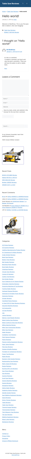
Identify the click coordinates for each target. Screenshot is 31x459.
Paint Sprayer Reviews (8, 337)
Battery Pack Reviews (8, 259)
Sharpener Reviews (7, 385)
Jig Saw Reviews (7, 310)
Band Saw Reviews (7, 257)
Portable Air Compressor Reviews (12, 351)
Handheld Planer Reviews (9, 301)
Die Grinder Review (7, 279)
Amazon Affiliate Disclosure (10, 441)
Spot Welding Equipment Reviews (11, 395)
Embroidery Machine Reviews (10, 284)
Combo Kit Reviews (7, 274)
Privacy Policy (6, 436)
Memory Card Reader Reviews (11, 318)
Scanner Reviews (7, 376)
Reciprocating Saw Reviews (10, 361)
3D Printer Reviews (7, 245)
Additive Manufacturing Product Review (13, 250)
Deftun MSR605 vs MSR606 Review (18, 196)
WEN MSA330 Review (8, 180)
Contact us (5, 433)
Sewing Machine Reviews (9, 380)
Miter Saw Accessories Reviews (11, 327)
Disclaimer (5, 438)
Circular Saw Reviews (8, 272)
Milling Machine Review (9, 325)
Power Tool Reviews (8, 354)
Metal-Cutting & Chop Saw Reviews (12, 322)
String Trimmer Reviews (9, 400)
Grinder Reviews (7, 298)
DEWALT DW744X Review (11, 32)
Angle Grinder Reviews (8, 255)
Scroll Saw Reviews (7, 378)
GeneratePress (15, 455)
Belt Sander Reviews (8, 262)
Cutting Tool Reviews (8, 276)
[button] (23, 3)
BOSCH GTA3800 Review (9, 175)
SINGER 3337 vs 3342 (8, 185)
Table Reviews (6, 402)
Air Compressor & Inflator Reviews (12, 252)
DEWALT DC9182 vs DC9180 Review (17, 210)
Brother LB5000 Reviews (9, 182)
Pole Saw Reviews (7, 347)
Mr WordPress (10, 49)
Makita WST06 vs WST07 (9, 177)
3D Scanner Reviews (8, 247)
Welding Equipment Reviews (10, 417)
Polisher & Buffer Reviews (9, 349)
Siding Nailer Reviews (8, 388)
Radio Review (6, 356)
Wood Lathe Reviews (8, 419)
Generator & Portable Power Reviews (13, 293)
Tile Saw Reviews (7, 414)
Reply (5, 68)
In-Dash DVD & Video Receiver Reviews (13, 303)
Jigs (3, 313)
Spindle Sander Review (9, 393)
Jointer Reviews (6, 315)
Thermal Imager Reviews (9, 407)
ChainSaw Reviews (7, 269)
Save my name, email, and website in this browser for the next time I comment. (16, 111)
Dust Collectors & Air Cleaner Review (12, 281)
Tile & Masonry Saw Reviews (10, 412)
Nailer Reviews (6, 332)
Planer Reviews (6, 339)
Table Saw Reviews (10, 3)
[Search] (26, 126)
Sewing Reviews (7, 383)
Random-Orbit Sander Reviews (11, 359)
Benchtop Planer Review (9, 264)
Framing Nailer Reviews (9, 289)
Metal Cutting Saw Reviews (10, 320)
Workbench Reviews (8, 422)
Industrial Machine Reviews (10, 305)
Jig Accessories (6, 308)
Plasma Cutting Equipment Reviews (12, 342)
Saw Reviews (6, 373)
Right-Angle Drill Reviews (9, 364)
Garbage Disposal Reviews (10, 291)
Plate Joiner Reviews (8, 344)
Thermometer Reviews (8, 410)
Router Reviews (6, 366)
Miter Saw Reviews (7, 330)
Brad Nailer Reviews (8, 267)
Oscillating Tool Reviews (9, 334)
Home (4, 11)
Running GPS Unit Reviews (10, 368)
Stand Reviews (6, 397)
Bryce (3, 196)
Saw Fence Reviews (8, 371)
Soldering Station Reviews (9, 390)
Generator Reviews (7, 296)
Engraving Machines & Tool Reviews (12, 286)
